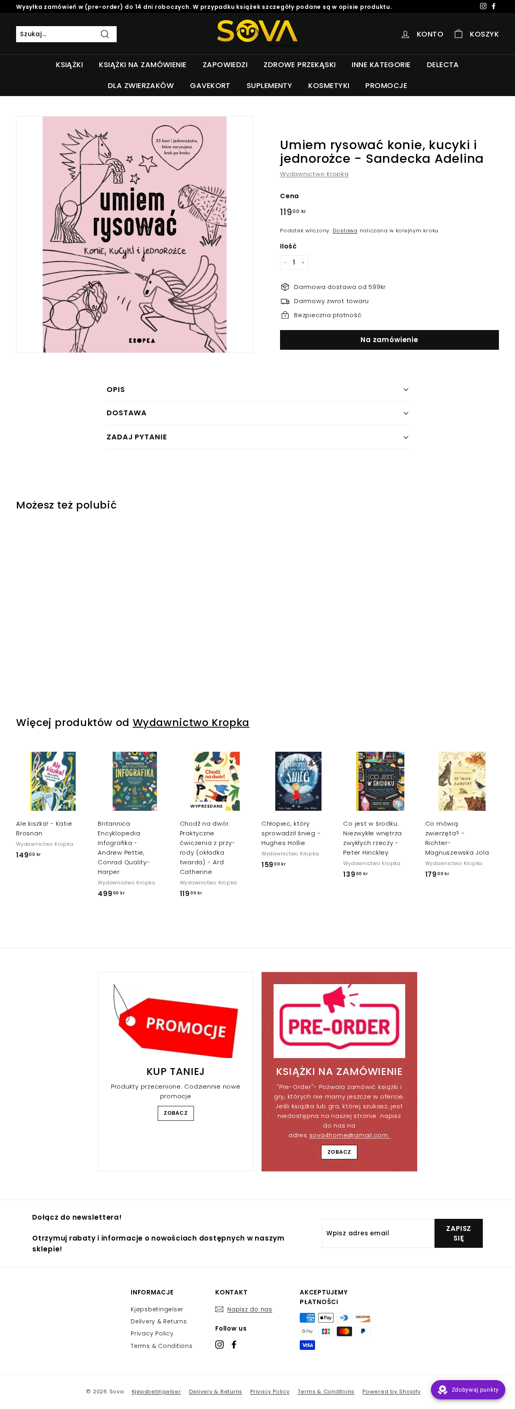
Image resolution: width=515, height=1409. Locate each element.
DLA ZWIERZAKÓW (141, 85)
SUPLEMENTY (270, 85)
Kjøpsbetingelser (157, 1309)
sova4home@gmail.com (349, 1135)
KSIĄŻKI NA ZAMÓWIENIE (142, 64)
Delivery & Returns (159, 1321)
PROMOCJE (386, 85)
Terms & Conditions (162, 1346)
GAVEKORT (210, 85)
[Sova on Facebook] (234, 1344)
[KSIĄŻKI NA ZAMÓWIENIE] (339, 1021)
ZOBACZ (176, 1113)
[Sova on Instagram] (219, 1344)
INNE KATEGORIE (381, 64)
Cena (289, 196)
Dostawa (345, 230)
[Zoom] (134, 235)
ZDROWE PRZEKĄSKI (300, 64)
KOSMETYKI (328, 85)
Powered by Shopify (392, 1391)
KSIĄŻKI (69, 64)
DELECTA (443, 64)
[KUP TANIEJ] (175, 1021)
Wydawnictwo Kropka (314, 174)
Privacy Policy (152, 1333)
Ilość (288, 246)
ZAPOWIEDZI (225, 64)
